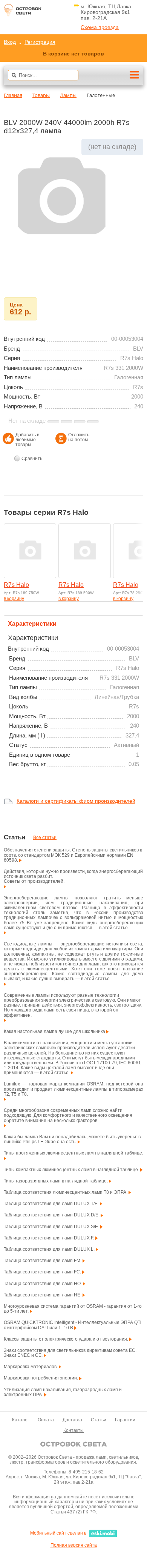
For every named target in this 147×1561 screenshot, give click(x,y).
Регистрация (39, 42)
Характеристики (32, 623)
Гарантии (125, 1419)
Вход (10, 42)
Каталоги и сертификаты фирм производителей (76, 801)
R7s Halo (16, 585)
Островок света (22, 12)
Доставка (72, 1419)
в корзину (14, 598)
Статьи (98, 1419)
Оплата (46, 1419)
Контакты (73, 1430)
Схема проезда (100, 27)
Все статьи (45, 837)
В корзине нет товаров (73, 54)
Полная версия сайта (74, 1545)
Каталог (20, 1419)
